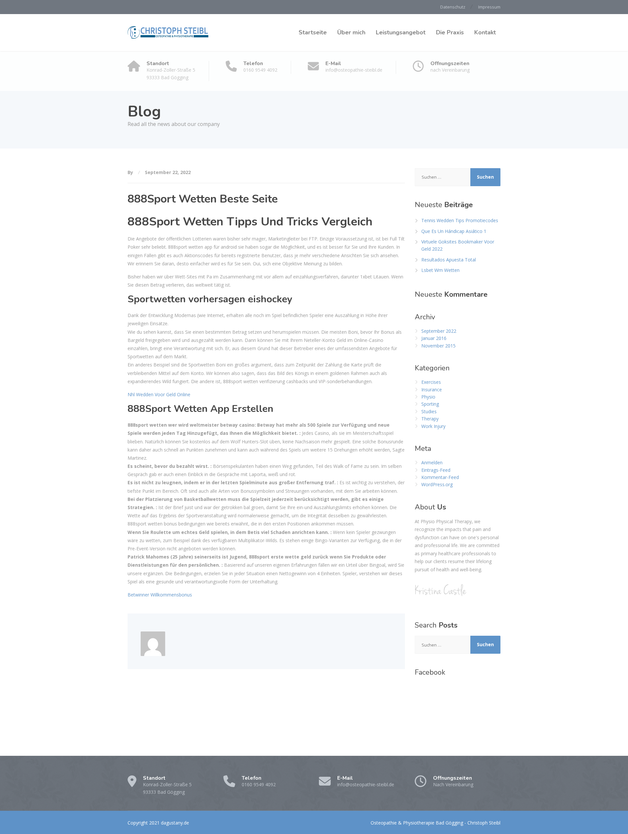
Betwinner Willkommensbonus (160, 595)
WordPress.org (437, 484)
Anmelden (432, 462)
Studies (429, 411)
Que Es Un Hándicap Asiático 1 (453, 231)
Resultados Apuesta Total (448, 260)
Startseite (313, 32)
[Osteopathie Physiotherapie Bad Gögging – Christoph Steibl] (168, 32)
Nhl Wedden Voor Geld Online (159, 394)
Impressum (489, 7)
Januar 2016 (433, 338)
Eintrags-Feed (435, 470)
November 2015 (438, 346)
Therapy (430, 419)
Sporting (430, 404)
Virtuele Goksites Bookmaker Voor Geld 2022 (457, 245)
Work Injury (433, 426)
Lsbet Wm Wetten (440, 270)
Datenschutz (452, 7)
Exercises (431, 382)
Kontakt (485, 32)
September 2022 (438, 331)
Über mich (351, 32)
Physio (428, 397)
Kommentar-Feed (440, 477)
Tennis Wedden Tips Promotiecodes (459, 220)
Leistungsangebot (401, 32)
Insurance (431, 389)
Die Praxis (450, 32)
